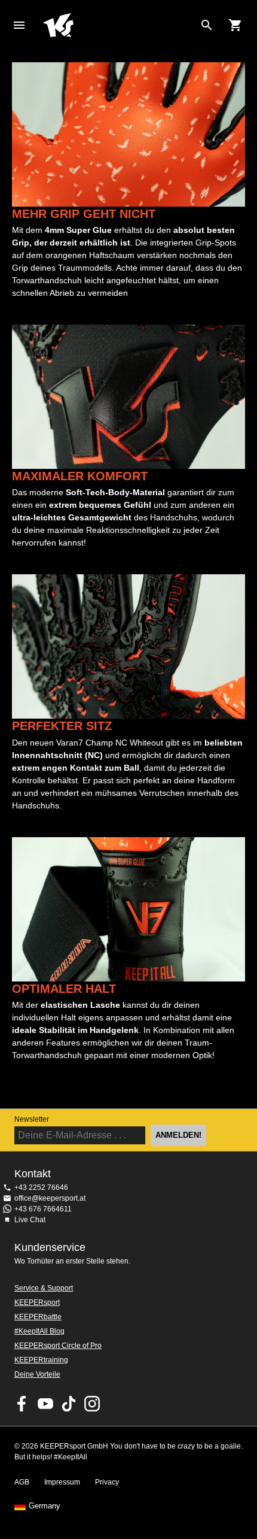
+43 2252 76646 (41, 1187)
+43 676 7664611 (43, 1209)
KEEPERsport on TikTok (69, 1403)
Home (119, 25)
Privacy (107, 1482)
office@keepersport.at (49, 1198)
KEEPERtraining (41, 1360)
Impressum (62, 1482)
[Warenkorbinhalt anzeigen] (235, 25)
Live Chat (29, 1220)
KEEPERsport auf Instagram (92, 1403)
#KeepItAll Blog (39, 1331)
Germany (44, 1506)
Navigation (19, 25)
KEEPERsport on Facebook (22, 1403)
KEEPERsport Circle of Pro (58, 1345)
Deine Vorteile (37, 1374)
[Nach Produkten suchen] (207, 25)
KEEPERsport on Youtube (45, 1403)
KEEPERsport (37, 1302)
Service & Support (43, 1288)
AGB (21, 1482)
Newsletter (31, 1119)
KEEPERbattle (38, 1317)
